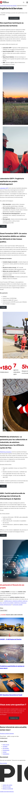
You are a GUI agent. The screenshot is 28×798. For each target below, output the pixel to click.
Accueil (1, 5)
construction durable (17, 604)
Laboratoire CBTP (4, 188)
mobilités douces (8, 601)
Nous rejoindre (3, 763)
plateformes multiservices (20, 602)
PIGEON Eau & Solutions (5, 451)
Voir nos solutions (14, 18)
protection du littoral (17, 601)
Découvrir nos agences (6, 67)
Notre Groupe (7, 5)
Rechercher (23, 2)
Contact (3, 226)
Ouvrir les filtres (4, 610)
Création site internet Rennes (7, 791)
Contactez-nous (14, 718)
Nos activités (14, 5)
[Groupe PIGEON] (4, 2)
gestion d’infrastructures (5, 604)
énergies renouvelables (8, 602)
